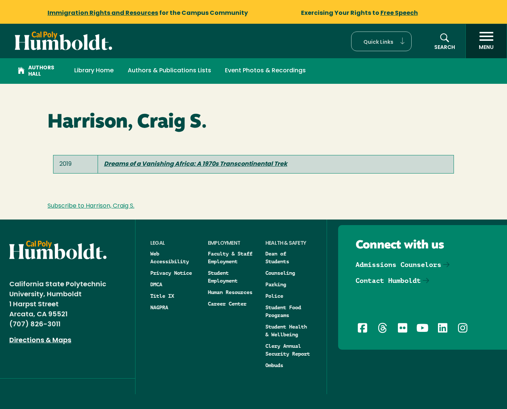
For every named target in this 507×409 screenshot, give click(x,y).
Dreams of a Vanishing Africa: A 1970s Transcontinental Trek (195, 164)
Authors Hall (41, 71)
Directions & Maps (40, 340)
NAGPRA (159, 307)
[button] (381, 41)
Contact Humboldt (388, 280)
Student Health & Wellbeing (286, 330)
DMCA (156, 284)
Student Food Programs (283, 311)
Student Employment (223, 277)
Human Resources (230, 292)
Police (274, 296)
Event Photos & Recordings (265, 71)
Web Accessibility (169, 257)
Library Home (94, 71)
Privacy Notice (171, 273)
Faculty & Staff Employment (230, 257)
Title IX (162, 296)
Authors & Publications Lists (169, 71)
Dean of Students (277, 257)
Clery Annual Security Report (287, 350)
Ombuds (274, 365)
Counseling (280, 273)
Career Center (227, 304)
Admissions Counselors (398, 264)
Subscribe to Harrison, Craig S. (91, 206)
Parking (275, 284)
